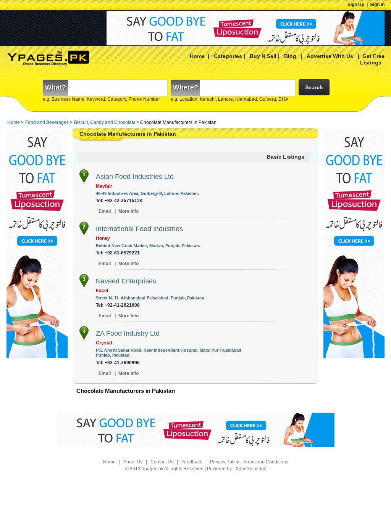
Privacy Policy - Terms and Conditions (249, 462)
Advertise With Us (329, 56)
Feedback (191, 462)
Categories (228, 56)
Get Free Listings (372, 59)
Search (314, 87)
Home (197, 56)
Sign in (377, 4)
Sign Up (355, 4)
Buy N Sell (263, 56)
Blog (290, 56)
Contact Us (161, 462)
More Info (128, 211)
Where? (185, 87)
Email (105, 211)
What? (55, 87)
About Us (132, 462)
